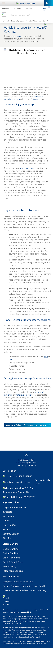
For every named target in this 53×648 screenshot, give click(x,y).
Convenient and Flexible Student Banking (24, 590)
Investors (7, 512)
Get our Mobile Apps (42, 482)
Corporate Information (14, 507)
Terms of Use (9, 525)
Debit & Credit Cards (13, 562)
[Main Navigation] (4, 3)
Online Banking (11, 553)
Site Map (7, 538)
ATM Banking (9, 566)
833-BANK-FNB (25, 488)
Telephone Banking (13, 571)
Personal (6, 8)
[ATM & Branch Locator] (44, 8)
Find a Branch (25, 476)
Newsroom (8, 516)
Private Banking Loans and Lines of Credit (24, 586)
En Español (29, 496)
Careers (6, 520)
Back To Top (26, 456)
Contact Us (23, 492)
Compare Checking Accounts (18, 581)
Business (17, 8)
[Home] (49, 8)
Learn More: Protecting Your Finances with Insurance (26, 425)
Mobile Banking (11, 549)
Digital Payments (11, 558)
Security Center (11, 534)
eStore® (29, 8)
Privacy (6, 529)
